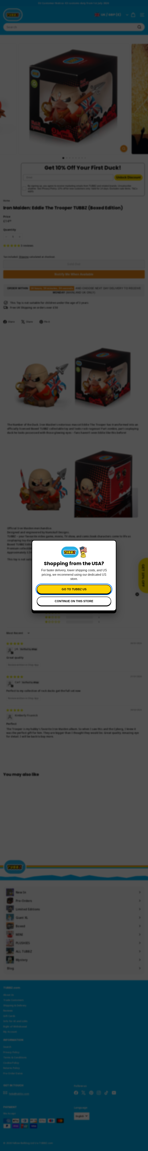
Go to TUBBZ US (74, 589)
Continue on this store (74, 601)
